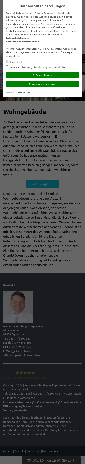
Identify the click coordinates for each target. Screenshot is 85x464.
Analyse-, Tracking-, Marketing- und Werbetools (38, 66)
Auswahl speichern (44, 84)
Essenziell (16, 61)
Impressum (25, 92)
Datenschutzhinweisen (18, 38)
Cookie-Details (13, 92)
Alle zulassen (44, 74)
